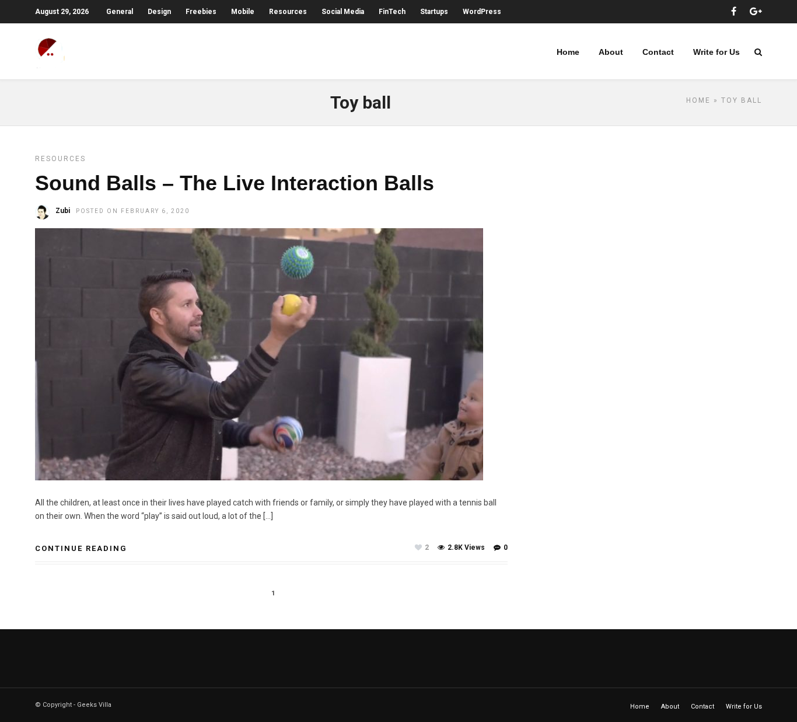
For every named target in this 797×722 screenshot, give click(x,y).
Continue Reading (81, 548)
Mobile (242, 12)
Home (568, 52)
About (611, 52)
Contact (658, 52)
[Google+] (756, 11)
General (119, 12)
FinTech (392, 12)
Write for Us (716, 52)
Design (159, 12)
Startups (434, 12)
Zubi (62, 211)
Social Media (342, 12)
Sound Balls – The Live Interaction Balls (234, 183)
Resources (288, 12)
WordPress (482, 12)
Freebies (201, 12)
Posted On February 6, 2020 (133, 211)
